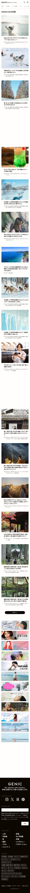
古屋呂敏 (23, 876)
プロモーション (21, 844)
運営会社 (4, 885)
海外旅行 (18, 867)
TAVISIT (11, 870)
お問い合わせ (25, 885)
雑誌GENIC (24, 856)
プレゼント (15, 876)
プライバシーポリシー (10, 817)
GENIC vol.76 (7, 862)
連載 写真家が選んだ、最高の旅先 (11, 865)
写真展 (4, 836)
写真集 (11, 856)
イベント (11, 867)
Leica (4, 870)
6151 (4, 867)
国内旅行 (5, 879)
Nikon (24, 865)
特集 (17, 839)
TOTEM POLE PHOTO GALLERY (12, 873)
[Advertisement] (15, 128)
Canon (25, 867)
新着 (17, 834)
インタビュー (20, 841)
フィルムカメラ (6, 876)
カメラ (17, 856)
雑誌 (4, 841)
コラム (4, 844)
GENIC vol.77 (16, 859)
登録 (25, 823)
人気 (4, 834)
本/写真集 (19, 836)
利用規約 (9, 885)
